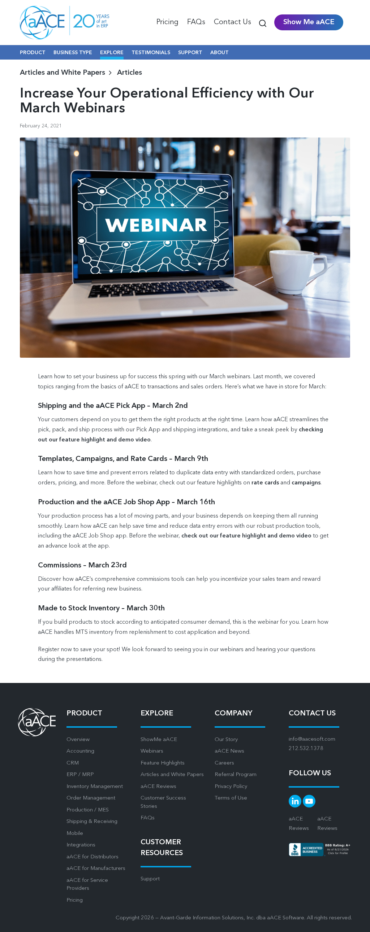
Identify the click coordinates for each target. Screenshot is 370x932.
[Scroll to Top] (355, 921)
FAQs (148, 818)
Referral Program (236, 775)
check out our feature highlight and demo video (246, 536)
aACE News (229, 751)
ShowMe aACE (159, 739)
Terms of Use (231, 798)
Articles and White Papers (172, 775)
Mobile (74, 833)
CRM (72, 763)
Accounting (80, 751)
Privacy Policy (231, 786)
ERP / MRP (80, 775)
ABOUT (219, 52)
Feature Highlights (163, 763)
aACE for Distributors (92, 857)
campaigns (306, 483)
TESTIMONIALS (151, 52)
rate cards (265, 483)
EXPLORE (112, 52)
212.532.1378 (306, 749)
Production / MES (87, 810)
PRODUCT (33, 52)
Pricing (74, 900)
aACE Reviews (158, 786)
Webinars (152, 751)
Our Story (226, 739)
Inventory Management (94, 786)
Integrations (80, 845)
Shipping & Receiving (91, 821)
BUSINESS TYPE (72, 52)
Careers (224, 763)
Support (150, 879)
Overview (78, 739)
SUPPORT (190, 52)
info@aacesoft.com (312, 739)
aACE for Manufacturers (95, 868)
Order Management (90, 798)
